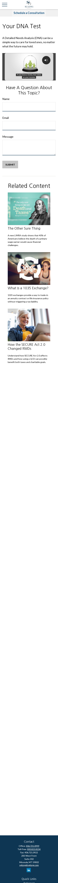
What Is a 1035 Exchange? (28, 288)
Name (6, 99)
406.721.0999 (32, 846)
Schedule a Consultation (29, 13)
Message (7, 136)
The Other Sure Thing (24, 228)
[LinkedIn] (29, 870)
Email (5, 117)
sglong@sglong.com (29, 865)
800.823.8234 (34, 849)
